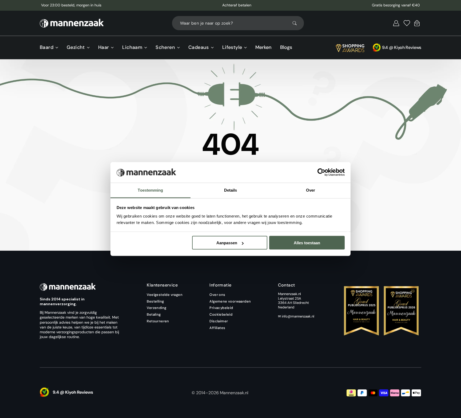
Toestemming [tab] (150, 190)
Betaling (154, 314)
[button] (396, 23)
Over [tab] (310, 190)
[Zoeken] (297, 23)
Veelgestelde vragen (164, 295)
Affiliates (217, 328)
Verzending (156, 307)
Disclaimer (218, 321)
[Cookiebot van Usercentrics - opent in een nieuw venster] (321, 172)
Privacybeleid (221, 307)
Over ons (217, 295)
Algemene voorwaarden (230, 301)
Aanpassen (226, 243)
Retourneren (158, 321)
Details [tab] (230, 190)
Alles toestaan (307, 243)
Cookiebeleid (220, 314)
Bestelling (155, 301)
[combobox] (238, 23)
